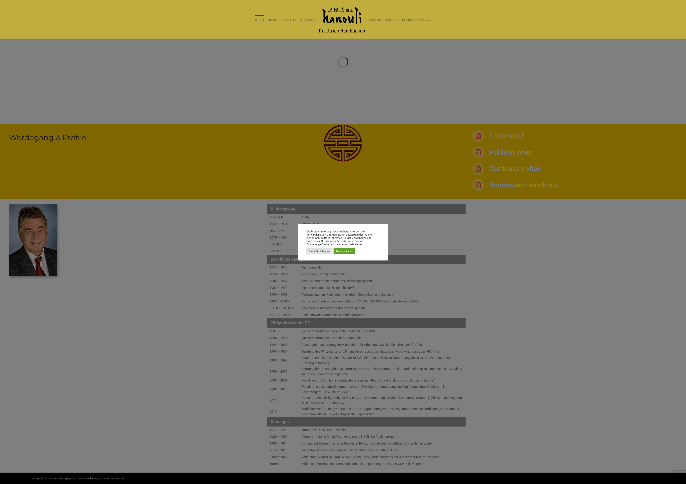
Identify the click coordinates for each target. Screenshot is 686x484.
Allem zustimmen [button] (344, 251)
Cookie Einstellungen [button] (319, 251)
